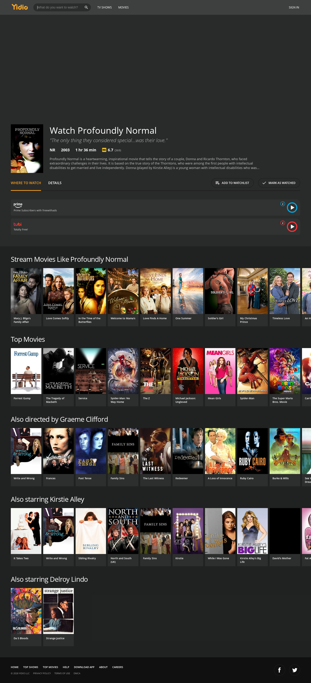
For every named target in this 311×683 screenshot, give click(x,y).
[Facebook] (279, 670)
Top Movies (50, 667)
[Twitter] (294, 670)
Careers (117, 667)
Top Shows (30, 667)
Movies (123, 7)
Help (66, 667)
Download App (84, 667)
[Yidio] (19, 8)
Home (15, 667)
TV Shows (104, 7)
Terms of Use (62, 673)
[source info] (282, 203)
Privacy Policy (42, 673)
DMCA (77, 673)
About (103, 667)
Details (54, 182)
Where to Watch (26, 182)
